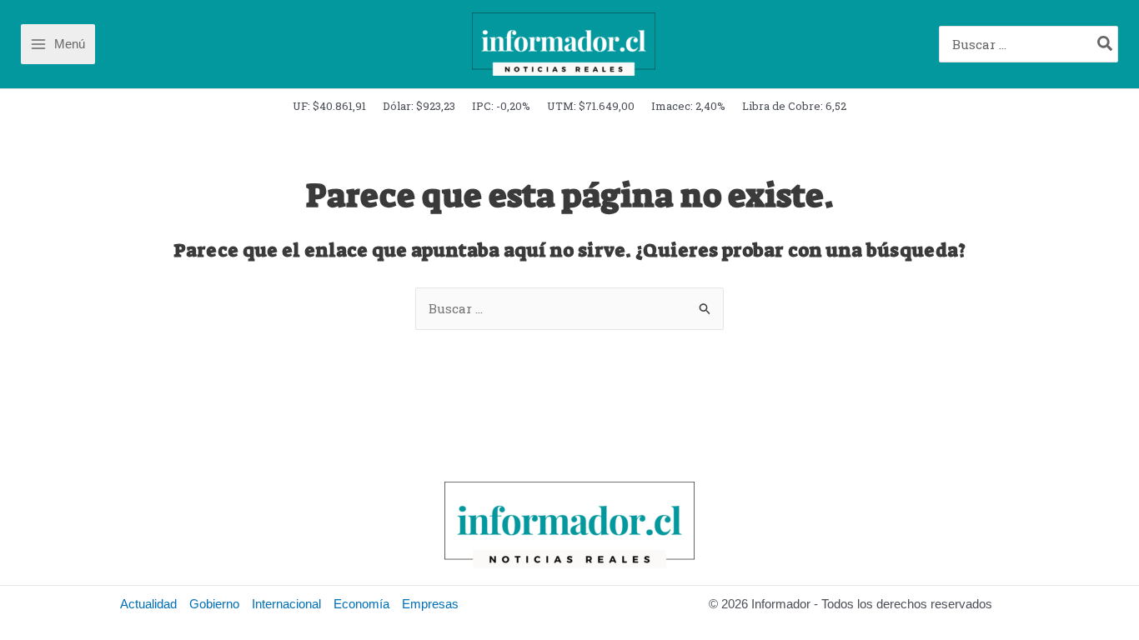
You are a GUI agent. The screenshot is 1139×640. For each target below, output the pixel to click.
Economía (361, 604)
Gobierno (214, 604)
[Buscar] (1105, 44)
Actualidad (148, 604)
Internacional (286, 604)
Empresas (430, 604)
